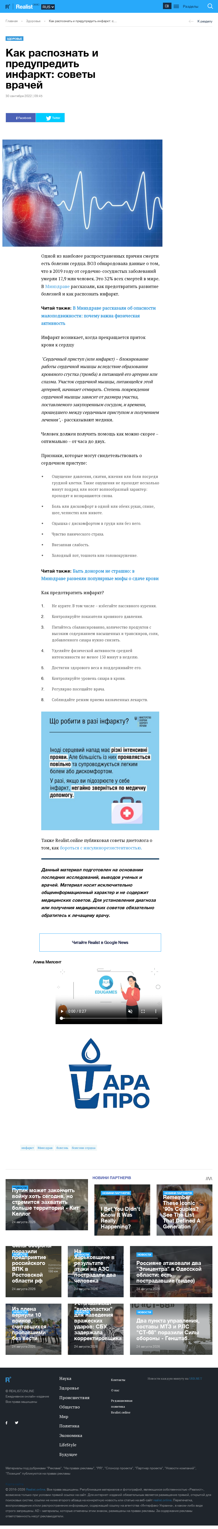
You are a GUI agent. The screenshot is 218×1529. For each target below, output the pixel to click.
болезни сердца (83, 1148)
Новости (144, 1254)
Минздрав (45, 1148)
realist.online (162, 1500)
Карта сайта (14, 1484)
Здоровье (33, 21)
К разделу (205, 21)
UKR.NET (195, 1378)
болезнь (62, 1148)
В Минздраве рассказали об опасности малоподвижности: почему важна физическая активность (98, 315)
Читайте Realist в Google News (100, 942)
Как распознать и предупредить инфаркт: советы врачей (83, 21)
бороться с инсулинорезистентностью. (101, 848)
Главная (12, 21)
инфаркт (28, 1148)
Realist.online (35, 1489)
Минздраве (57, 286)
